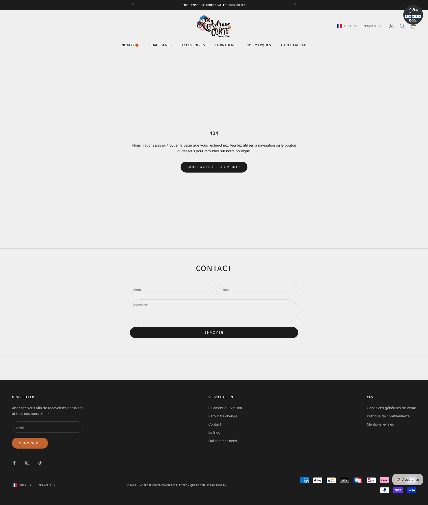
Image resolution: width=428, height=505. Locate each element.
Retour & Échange (222, 416)
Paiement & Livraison (225, 408)
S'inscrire (30, 443)
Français (370, 26)
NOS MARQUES (258, 45)
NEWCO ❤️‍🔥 (130, 45)
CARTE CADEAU (293, 45)
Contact (214, 424)
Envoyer (214, 332)
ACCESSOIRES (193, 45)
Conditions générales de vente (391, 408)
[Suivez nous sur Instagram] (27, 462)
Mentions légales (380, 424)
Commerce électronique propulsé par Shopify (193, 485)
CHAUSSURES (160, 45)
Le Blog (214, 432)
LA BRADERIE (226, 45)
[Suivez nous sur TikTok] (40, 462)
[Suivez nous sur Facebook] (14, 462)
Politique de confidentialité (388, 416)
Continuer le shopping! (214, 167)
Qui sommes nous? (223, 441)
